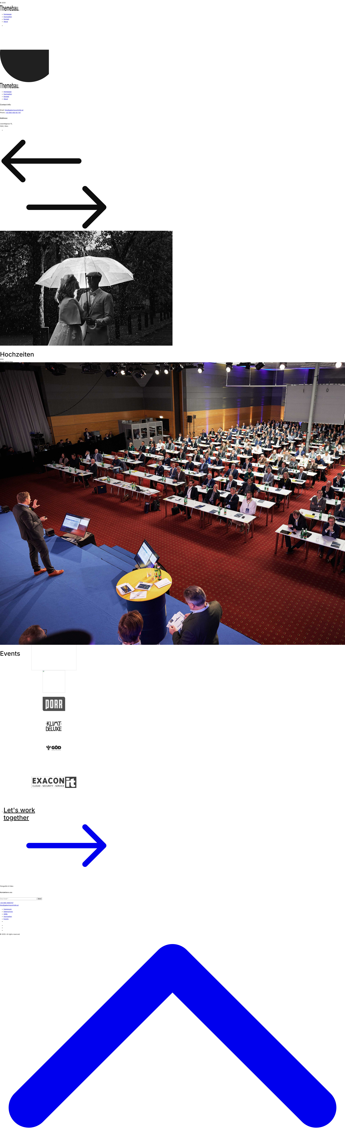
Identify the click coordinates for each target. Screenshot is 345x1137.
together (19, 813)
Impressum (8, 909)
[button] (54, 161)
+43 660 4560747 (6, 903)
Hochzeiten (8, 916)
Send (39, 899)
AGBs (6, 914)
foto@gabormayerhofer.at (14, 110)
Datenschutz (8, 912)
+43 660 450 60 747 (13, 113)
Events (6, 919)
